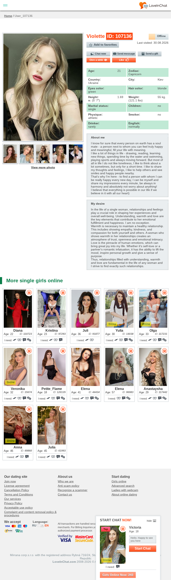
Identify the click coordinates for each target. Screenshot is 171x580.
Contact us (65, 494)
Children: (135, 105)
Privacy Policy (13, 503)
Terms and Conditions (18, 494)
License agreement (17, 485)
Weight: (134, 97)
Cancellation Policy (16, 490)
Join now (10, 481)
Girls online (119, 481)
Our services (12, 498)
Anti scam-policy (68, 485)
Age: (91, 70)
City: (131, 79)
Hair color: (135, 88)
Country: (94, 79)
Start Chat (143, 548)
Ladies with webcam (125, 490)
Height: (93, 97)
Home (8, 15)
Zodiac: (133, 70)
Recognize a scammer (72, 490)
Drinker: (93, 123)
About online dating (124, 494)
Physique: (95, 114)
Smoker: (134, 114)
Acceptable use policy (18, 507)
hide (149, 520)
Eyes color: (96, 88)
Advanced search (123, 485)
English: (134, 123)
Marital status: (98, 105)
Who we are (66, 481)
